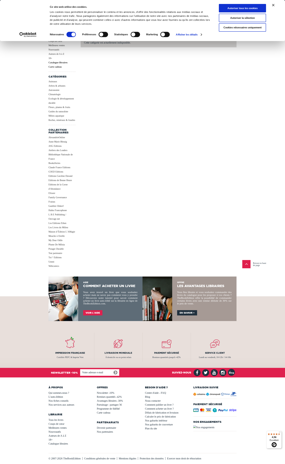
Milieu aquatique (56, 116)
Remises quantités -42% (109, 396)
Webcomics (53, 266)
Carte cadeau (55, 67)
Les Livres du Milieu (58, 227)
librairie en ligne (125, 300)
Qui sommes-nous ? (58, 392)
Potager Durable (56, 249)
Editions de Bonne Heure (60, 180)
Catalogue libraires (57, 62)
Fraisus (51, 202)
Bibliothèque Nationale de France (60, 156)
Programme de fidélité (108, 408)
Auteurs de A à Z (56, 54)
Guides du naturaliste (58, 111)
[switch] (103, 34)
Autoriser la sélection (242, 17)
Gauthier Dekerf (56, 206)
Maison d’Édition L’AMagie (61, 232)
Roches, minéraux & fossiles (61, 120)
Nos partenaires (105, 431)
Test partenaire (55, 253)
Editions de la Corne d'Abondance (58, 186)
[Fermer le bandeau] (273, 5)
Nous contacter (153, 400)
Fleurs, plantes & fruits (59, 107)
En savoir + (187, 312)
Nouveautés (53, 49)
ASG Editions (55, 146)
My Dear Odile (55, 240)
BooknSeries (54, 163)
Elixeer (51, 193)
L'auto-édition (55, 396)
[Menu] (280, 433)
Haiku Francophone (57, 210)
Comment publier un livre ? (159, 404)
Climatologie (54, 94)
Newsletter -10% (105, 392)
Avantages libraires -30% (110, 400)
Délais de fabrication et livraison (161, 412)
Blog (147, 396)
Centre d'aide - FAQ (155, 392)
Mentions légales (127, 458)
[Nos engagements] (215, 427)
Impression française (70, 353)
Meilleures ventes (56, 45)
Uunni (51, 262)
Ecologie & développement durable (61, 100)
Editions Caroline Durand (60, 176)
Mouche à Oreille (56, 236)
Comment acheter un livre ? (159, 408)
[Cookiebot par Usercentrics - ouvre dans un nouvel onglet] (28, 34)
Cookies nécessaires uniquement (242, 27)
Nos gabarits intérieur (156, 420)
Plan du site (151, 428)
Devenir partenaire (106, 427)
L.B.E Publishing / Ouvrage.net (57, 216)
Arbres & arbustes (56, 86)
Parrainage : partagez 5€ (109, 404)
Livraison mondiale (118, 353)
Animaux (52, 81)
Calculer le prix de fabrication (160, 416)
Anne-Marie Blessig (57, 141)
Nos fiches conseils (58, 400)
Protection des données (152, 458)
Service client (215, 353)
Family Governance (57, 197)
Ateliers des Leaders (57, 150)
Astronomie (53, 90)
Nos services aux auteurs (61, 404)
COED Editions (55, 171)
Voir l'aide (93, 312)
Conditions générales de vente (99, 458)
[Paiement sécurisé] (215, 411)
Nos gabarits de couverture (159, 424)
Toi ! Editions (55, 257)
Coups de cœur (55, 41)
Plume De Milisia (56, 244)
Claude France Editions (59, 167)
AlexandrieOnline (56, 137)
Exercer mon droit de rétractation (184, 458)
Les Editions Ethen (57, 223)
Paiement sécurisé (166, 353)
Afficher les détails (187, 34)
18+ (50, 58)
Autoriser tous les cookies (242, 8)
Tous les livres (55, 419)
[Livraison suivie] (215, 395)
